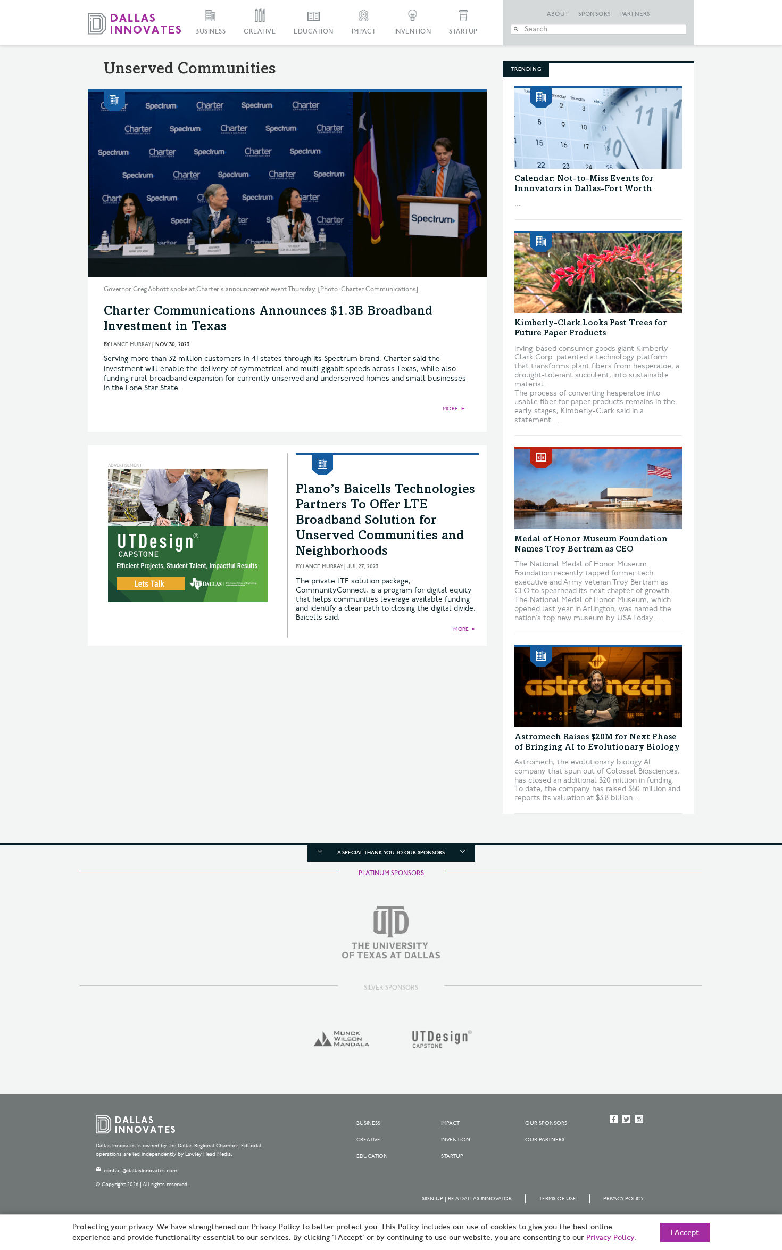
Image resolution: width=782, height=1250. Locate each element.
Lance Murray (131, 344)
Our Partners (544, 1140)
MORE (450, 409)
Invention (412, 32)
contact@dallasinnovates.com (140, 1170)
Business (210, 32)
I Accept (685, 1233)
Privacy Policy (623, 1199)
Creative (260, 32)
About (558, 14)
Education (314, 32)
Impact (364, 32)
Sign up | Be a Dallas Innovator (467, 1199)
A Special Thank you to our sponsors (391, 853)
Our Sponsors (546, 1123)
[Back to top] (740, 1182)
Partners (635, 14)
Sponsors (594, 14)
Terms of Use (557, 1199)
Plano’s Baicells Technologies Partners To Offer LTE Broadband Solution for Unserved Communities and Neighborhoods (385, 521)
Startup (463, 32)
